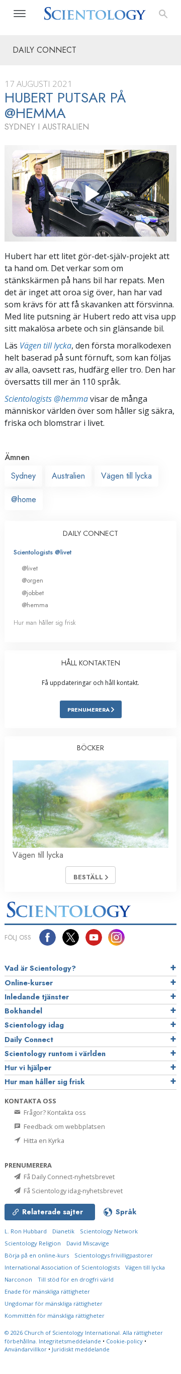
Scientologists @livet (42, 552)
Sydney (23, 476)
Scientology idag (34, 1025)
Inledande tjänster (37, 997)
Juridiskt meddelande (81, 1349)
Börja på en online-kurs (37, 1255)
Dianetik (63, 1231)
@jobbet (33, 593)
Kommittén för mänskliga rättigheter (55, 1315)
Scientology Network (109, 1231)
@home (23, 499)
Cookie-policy (124, 1341)
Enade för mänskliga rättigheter (47, 1291)
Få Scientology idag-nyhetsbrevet (72, 1190)
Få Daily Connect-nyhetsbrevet (68, 1176)
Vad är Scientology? (40, 968)
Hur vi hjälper (28, 1068)
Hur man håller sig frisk (45, 622)
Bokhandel (23, 1011)
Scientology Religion (33, 1243)
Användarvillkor (26, 1349)
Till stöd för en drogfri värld (76, 1279)
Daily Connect (29, 1040)
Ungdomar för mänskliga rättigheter (54, 1303)
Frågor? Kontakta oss (54, 1112)
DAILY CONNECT (90, 533)
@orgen (32, 580)
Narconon (18, 1279)
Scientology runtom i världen (55, 1054)
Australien (68, 476)
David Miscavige (87, 1243)
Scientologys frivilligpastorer (113, 1255)
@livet (30, 568)
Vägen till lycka (45, 345)
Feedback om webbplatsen (63, 1126)
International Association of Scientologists (62, 1267)
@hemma (35, 605)
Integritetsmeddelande (70, 1341)
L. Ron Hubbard (26, 1231)
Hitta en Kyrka (43, 1140)
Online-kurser (29, 983)
